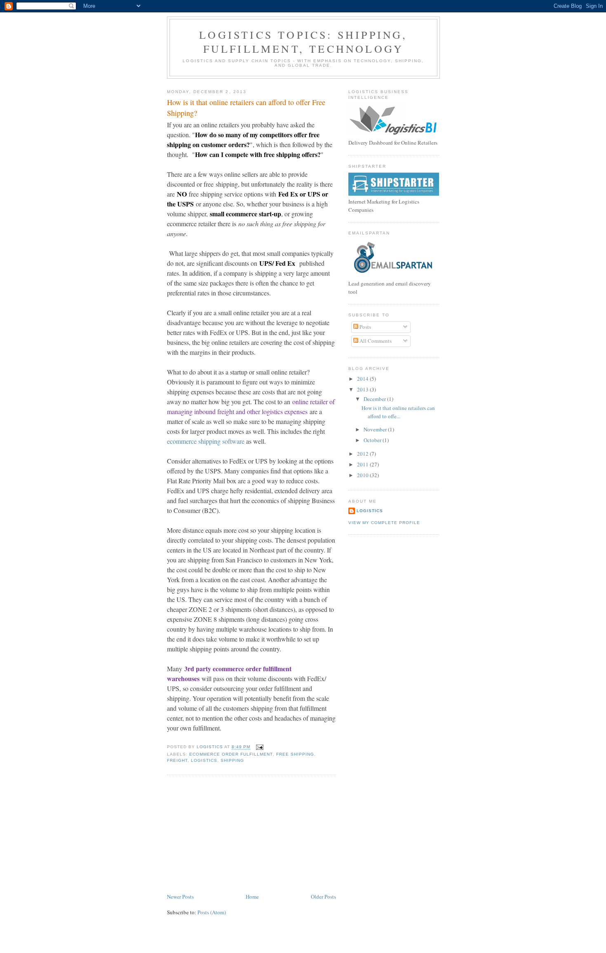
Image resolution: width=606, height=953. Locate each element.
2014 (363, 378)
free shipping (295, 754)
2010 (363, 475)
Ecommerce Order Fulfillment (230, 754)
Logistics (204, 760)
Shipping (232, 760)
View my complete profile (384, 522)
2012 (363, 453)
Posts (364, 326)
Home (252, 896)
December (375, 399)
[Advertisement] (229, 834)
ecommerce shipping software (205, 441)
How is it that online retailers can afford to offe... (398, 412)
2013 (363, 389)
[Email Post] (259, 747)
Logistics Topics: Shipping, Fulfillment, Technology (303, 42)
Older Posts (323, 896)
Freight (177, 760)
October (373, 440)
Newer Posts (180, 896)
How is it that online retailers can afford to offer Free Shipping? (246, 107)
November (376, 429)
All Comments (375, 340)
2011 (363, 464)
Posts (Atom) (211, 912)
